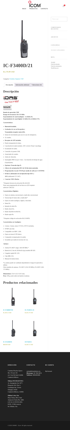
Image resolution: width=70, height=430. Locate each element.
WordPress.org (55, 68)
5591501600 (36, 375)
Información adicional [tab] (22, 85)
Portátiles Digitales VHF (16, 79)
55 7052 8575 (38, 373)
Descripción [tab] (9, 85)
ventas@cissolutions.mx (33, 371)
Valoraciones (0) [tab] (37, 85)
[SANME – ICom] (35, 4)
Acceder (53, 62)
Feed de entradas (55, 64)
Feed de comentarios (56, 66)
